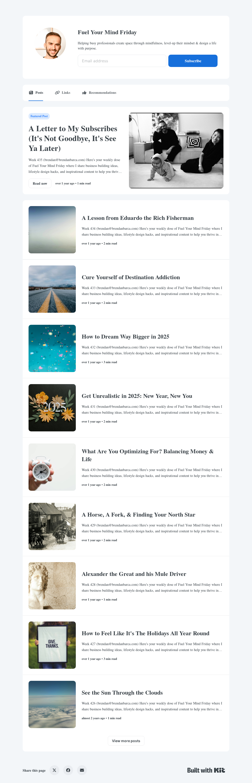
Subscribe (193, 61)
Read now (40, 183)
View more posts (126, 741)
